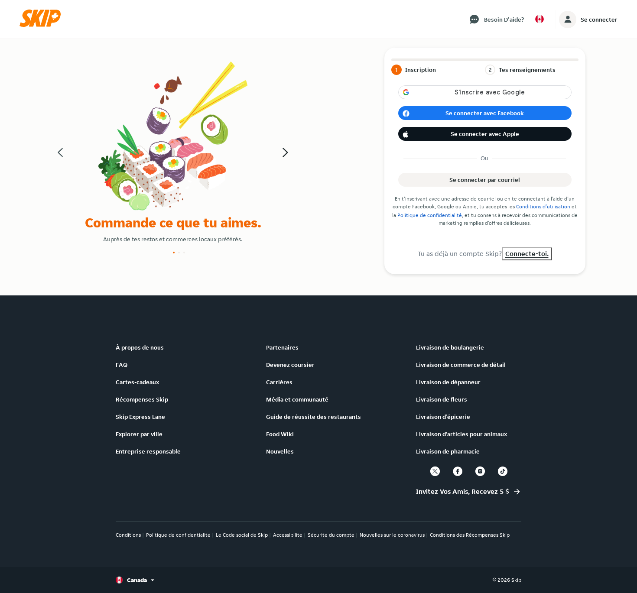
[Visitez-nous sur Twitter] (435, 471)
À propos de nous (140, 347)
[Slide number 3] (184, 252)
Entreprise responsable (148, 451)
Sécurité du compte (331, 534)
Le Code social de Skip (242, 534)
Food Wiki (280, 434)
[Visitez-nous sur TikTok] (502, 471)
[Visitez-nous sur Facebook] (457, 471)
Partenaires (282, 347)
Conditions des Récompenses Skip (470, 534)
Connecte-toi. (527, 253)
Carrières (279, 382)
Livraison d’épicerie (443, 417)
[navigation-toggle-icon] (567, 19)
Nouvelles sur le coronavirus (392, 534)
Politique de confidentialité (429, 215)
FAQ (121, 365)
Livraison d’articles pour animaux (461, 434)
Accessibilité (287, 534)
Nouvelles (280, 451)
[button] (43, 25)
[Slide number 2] (179, 252)
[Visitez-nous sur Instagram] (480, 471)
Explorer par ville (139, 434)
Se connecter (599, 19)
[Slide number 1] (174, 252)
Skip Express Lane (140, 417)
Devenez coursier (290, 365)
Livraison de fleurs (441, 399)
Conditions (128, 534)
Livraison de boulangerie (450, 347)
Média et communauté (297, 399)
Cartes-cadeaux (137, 382)
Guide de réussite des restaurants (313, 417)
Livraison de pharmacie (448, 451)
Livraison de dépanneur (448, 382)
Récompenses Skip (142, 399)
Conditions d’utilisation (543, 206)
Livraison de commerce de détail (461, 365)
